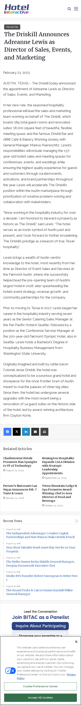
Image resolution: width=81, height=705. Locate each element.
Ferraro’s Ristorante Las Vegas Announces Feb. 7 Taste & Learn (20, 489)
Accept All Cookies (40, 697)
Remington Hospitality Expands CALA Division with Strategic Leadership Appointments (58, 465)
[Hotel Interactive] (16, 9)
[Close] (76, 641)
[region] (40, 670)
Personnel (12, 26)
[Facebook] (7, 432)
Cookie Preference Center (40, 686)
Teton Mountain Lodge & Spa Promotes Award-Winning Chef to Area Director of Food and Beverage (59, 493)
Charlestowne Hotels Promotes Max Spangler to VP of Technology (20, 461)
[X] (17, 432)
